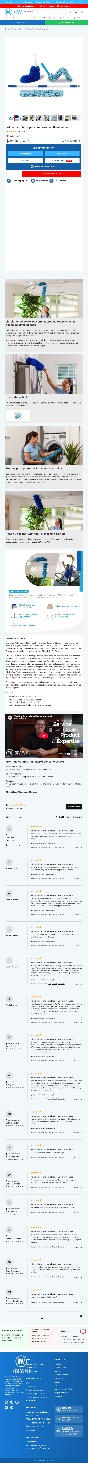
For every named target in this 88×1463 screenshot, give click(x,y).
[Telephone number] (70, 11)
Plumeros (59, 1378)
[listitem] (45, 18)
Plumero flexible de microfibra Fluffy (24, 702)
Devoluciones (32, 1386)
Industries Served (21, 23)
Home (7, 29)
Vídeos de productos (35, 1426)
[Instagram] (12, 1402)
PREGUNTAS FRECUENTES (38, 1419)
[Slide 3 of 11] (25, 118)
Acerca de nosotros (34, 1364)
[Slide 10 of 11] (75, 118)
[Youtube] (17, 1402)
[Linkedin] (11, 1407)
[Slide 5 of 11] (39, 118)
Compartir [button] (61, 847)
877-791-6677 (67, 1420)
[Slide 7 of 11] (54, 118)
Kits (56, 1385)
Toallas (58, 1364)
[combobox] (42, 11)
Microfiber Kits (16, 29)
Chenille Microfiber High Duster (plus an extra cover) (46, 648)
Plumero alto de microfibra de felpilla (24, 699)
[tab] (63, 817)
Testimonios (31, 1367)
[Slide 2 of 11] (18, 118)
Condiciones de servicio (36, 1390)
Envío (28, 1383)
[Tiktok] (7, 1408)
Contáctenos (31, 1371)
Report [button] (54, 847)
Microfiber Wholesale (46, 1460)
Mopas (57, 1371)
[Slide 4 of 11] (32, 118)
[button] (16, 131)
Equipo (57, 1382)
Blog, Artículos (32, 1415)
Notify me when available (52, 174)
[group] (18, 805)
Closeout (58, 1396)
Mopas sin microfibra (64, 1389)
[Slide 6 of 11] (47, 118)
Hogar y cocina (61, 1393)
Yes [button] (49, 847)
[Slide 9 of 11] (68, 118)
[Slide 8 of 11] (61, 118)
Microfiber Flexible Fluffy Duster (46, 651)
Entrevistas (30, 1430)
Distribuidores (32, 1442)
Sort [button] (8, 817)
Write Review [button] (74, 806)
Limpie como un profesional (38, 1412)
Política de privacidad (35, 1393)
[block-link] (14, 1338)
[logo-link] (18, 11)
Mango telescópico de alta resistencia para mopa (29, 705)
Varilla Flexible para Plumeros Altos (24, 697)
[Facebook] (7, 1402)
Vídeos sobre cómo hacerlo (38, 1423)
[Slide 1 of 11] (11, 118)
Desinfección (60, 1367)
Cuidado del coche (63, 1375)
